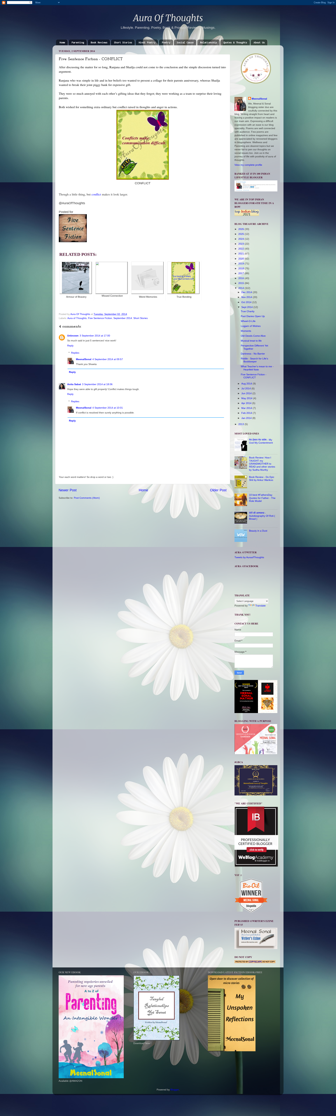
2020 (241, 258)
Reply (70, 345)
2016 (241, 278)
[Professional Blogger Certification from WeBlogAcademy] (256, 866)
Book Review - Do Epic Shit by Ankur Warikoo (261, 478)
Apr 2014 (246, 403)
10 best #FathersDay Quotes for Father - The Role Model (262, 497)
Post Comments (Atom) (87, 497)
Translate (260, 605)
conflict (96, 194)
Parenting (78, 42)
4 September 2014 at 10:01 (107, 407)
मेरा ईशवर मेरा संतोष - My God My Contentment (261, 441)
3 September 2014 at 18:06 (97, 384)
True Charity (247, 311)
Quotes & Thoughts (235, 42)
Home (62, 42)
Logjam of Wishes (251, 326)
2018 (241, 268)
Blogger (174, 1089)
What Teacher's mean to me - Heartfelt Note (257, 368)
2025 (241, 234)
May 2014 (247, 398)
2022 (241, 248)
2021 (241, 253)
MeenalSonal (83, 359)
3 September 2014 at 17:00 (95, 335)
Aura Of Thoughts (168, 18)
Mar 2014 (247, 408)
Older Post (218, 490)
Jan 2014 (246, 418)
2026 (241, 229)
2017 (241, 273)
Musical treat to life (251, 340)
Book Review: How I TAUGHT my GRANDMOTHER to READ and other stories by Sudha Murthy (262, 463)
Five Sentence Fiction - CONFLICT (253, 376)
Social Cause (185, 42)
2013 (241, 424)
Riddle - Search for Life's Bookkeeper (254, 360)
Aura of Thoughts (77, 318)
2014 (241, 288)
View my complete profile (248, 164)
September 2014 (122, 318)
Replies (75, 352)
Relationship (208, 42)
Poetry (166, 42)
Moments (246, 330)
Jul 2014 (246, 388)
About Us (259, 42)
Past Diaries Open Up (253, 316)
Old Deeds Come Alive (253, 335)
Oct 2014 (246, 302)
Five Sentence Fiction (100, 318)
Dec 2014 (247, 292)
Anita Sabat (74, 384)
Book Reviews (99, 42)
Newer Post (68, 490)
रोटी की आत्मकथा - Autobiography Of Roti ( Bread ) (262, 515)
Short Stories (123, 42)
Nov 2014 (247, 297)
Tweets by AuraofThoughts (249, 557)
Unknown (73, 335)
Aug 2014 (247, 383)
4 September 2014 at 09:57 (107, 359)
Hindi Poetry (147, 42)
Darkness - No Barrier (253, 353)
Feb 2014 (247, 413)
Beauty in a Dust (258, 530)
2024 (241, 238)
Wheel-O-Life (248, 321)
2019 (241, 263)
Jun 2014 (246, 393)
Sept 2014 (247, 307)
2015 (241, 283)
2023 (241, 243)
